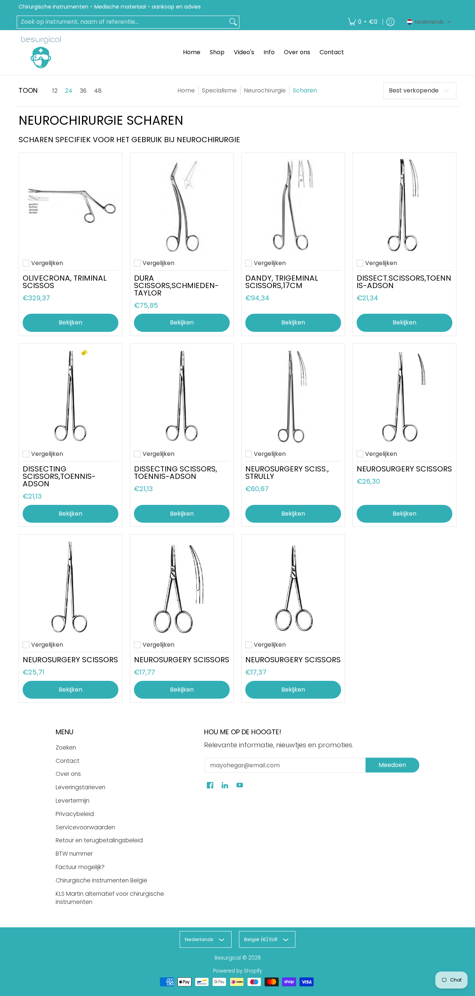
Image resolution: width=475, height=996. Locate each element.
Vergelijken (47, 263)
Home (186, 90)
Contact (67, 761)
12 (55, 91)
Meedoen (392, 765)
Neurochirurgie (265, 90)
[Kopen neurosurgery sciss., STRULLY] (293, 395)
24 (68, 91)
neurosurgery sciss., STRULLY (287, 472)
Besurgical (227, 957)
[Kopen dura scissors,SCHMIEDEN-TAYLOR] (182, 204)
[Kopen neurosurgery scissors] (404, 395)
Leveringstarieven (80, 787)
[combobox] (122, 22)
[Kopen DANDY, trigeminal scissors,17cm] (293, 204)
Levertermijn (72, 800)
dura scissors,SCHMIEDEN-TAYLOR (176, 285)
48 (98, 91)
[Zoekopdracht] (233, 22)
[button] (429, 22)
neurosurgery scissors (404, 469)
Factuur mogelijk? (80, 867)
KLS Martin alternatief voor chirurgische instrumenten (110, 898)
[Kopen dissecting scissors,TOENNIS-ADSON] (70, 395)
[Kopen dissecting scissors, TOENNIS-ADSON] (182, 395)
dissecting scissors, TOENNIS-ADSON (175, 472)
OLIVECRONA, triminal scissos (65, 282)
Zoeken (66, 747)
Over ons (68, 774)
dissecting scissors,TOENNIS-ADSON (59, 476)
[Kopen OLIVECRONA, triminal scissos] (70, 204)
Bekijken (70, 322)
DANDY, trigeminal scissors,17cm (281, 282)
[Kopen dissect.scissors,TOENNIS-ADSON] (404, 204)
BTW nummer (74, 853)
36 (83, 91)
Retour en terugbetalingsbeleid (99, 840)
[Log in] (390, 22)
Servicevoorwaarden (85, 827)
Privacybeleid (75, 814)
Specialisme (219, 90)
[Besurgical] (41, 52)
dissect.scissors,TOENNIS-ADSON (404, 282)
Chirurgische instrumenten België (101, 880)
